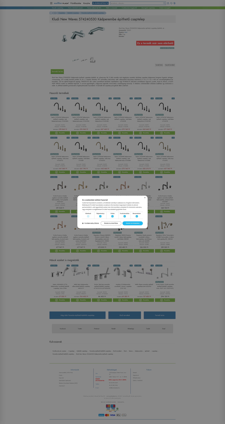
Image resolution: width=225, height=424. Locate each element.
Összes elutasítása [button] (111, 223)
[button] (90, 223)
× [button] (144, 197)
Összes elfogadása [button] (132, 223)
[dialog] (112, 212)
